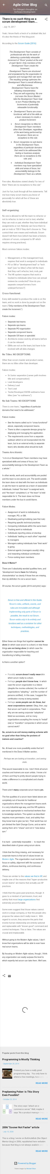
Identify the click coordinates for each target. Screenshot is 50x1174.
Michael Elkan (31, 1169)
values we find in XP (33, 876)
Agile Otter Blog (25, 5)
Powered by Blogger (26, 1163)
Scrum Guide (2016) (27, 43)
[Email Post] (9, 977)
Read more (42, 1083)
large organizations (27, 899)
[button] (46, 19)
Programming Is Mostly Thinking (21, 1059)
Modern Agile (8, 859)
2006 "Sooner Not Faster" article (20, 1127)
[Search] (46, 5)
